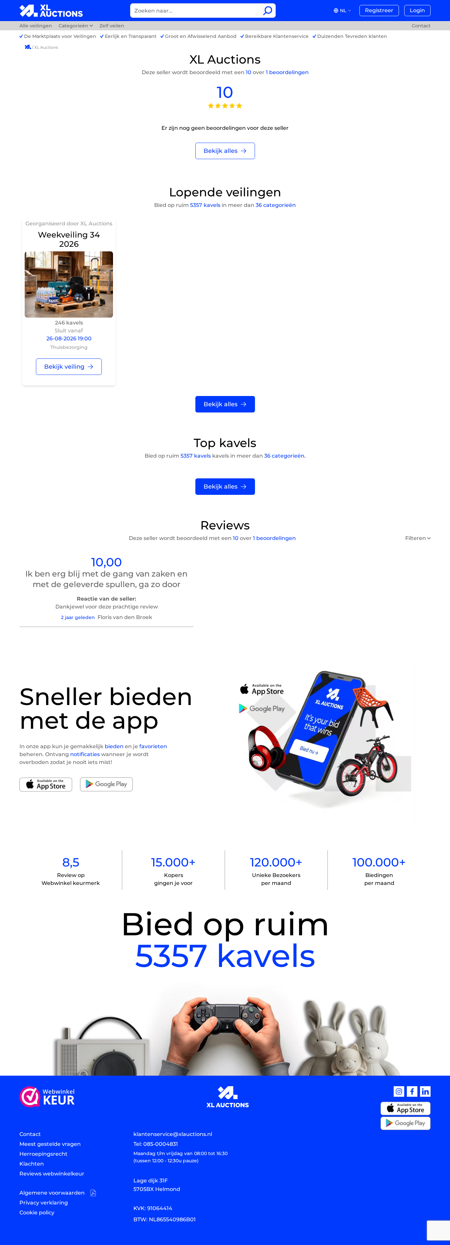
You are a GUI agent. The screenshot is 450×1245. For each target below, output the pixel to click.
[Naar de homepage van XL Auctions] (51, 11)
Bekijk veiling (64, 366)
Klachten (31, 1164)
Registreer (379, 10)
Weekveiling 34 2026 (69, 239)
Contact (421, 26)
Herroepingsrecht (43, 1154)
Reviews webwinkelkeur (51, 1174)
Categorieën (73, 26)
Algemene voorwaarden (52, 1193)
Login (417, 10)
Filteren (415, 538)
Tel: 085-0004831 (155, 1144)
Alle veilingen (36, 26)
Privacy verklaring (43, 1203)
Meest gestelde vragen (50, 1144)
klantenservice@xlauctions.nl (172, 1134)
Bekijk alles (221, 151)
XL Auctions (46, 47)
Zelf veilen (111, 26)
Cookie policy (36, 1212)
